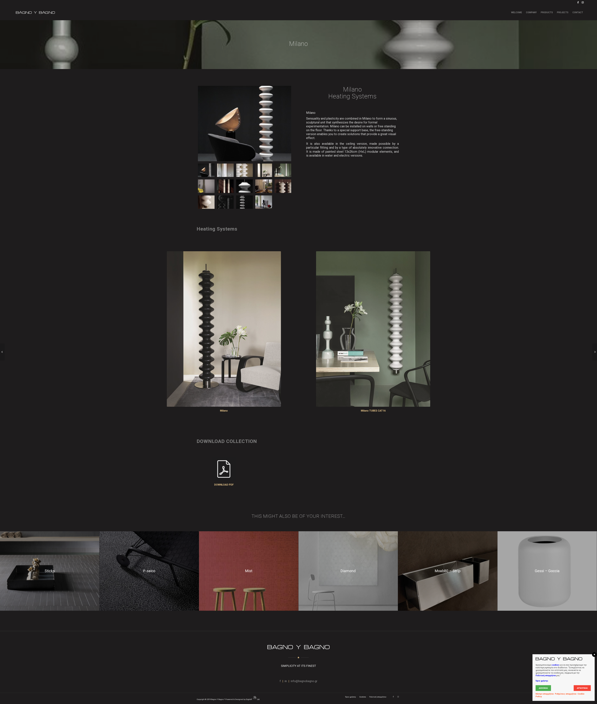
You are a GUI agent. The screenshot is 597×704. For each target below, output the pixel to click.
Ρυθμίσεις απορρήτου (565, 694)
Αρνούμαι (582, 688)
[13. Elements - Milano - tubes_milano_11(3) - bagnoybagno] (244, 202)
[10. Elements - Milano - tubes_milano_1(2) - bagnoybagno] (282, 186)
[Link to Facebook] (578, 2)
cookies (555, 665)
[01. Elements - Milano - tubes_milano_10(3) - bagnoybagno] (244, 123)
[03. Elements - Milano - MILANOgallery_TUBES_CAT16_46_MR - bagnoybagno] (244, 170)
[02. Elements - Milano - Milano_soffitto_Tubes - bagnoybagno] (225, 170)
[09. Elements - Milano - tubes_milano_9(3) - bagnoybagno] (263, 186)
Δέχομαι (543, 688)
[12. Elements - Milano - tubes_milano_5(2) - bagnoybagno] (225, 202)
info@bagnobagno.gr (304, 681)
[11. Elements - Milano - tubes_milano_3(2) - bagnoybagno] (206, 202)
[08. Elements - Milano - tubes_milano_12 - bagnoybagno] (244, 186)
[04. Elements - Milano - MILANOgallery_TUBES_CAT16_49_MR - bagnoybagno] (263, 170)
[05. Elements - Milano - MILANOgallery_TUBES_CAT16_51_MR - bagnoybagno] (282, 170)
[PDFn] (224, 469)
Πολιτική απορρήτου (546, 675)
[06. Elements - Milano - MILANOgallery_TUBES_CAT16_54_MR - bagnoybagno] (206, 186)
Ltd (258, 699)
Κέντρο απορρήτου (545, 694)
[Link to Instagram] (582, 2)
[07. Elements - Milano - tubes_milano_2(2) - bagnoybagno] (225, 186)
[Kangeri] (2, 352)
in (286, 681)
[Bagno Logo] (35, 12)
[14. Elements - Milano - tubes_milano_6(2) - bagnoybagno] (263, 202)
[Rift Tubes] (594, 352)
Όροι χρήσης (542, 681)
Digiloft (249, 699)
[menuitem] (516, 12)
